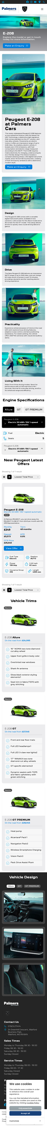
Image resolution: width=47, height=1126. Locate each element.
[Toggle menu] (42, 9)
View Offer (12, 548)
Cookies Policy (33, 1103)
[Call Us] (44, 2)
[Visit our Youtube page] (35, 2)
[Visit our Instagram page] (31, 2)
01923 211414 (14, 1026)
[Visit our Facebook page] (27, 2)
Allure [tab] (8, 409)
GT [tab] (19, 409)
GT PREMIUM (32, 886)
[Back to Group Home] (3, 2)
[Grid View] (4, 477)
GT (19, 886)
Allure (11, 886)
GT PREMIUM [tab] (33, 409)
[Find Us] (39, 2)
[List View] (9, 477)
